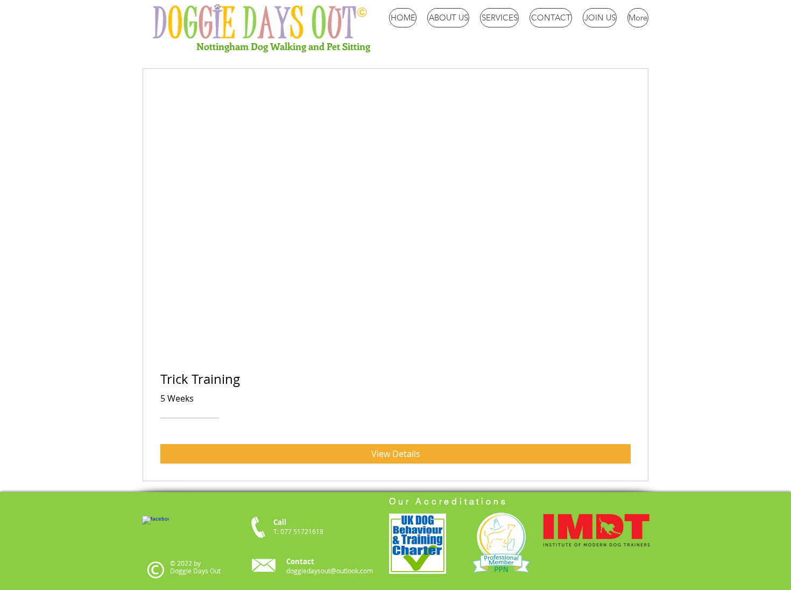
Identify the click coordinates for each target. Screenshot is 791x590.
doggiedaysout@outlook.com (329, 570)
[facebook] (155, 529)
